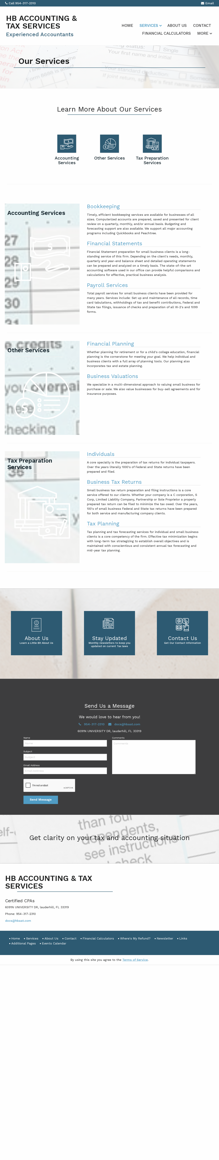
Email (209, 3)
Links (183, 938)
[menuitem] (127, 25)
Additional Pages (23, 943)
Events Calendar (54, 943)
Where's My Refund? (135, 938)
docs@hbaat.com (18, 920)
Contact (202, 25)
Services (149, 25)
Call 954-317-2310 (22, 3)
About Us (177, 25)
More (202, 33)
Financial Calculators (166, 33)
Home (127, 25)
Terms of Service (135, 960)
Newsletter (165, 938)
